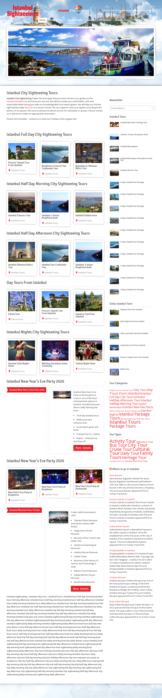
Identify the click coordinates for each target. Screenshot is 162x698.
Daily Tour (129, 453)
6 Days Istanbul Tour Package (132, 182)
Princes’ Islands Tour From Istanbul (18, 164)
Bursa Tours (128, 390)
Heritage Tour (134, 457)
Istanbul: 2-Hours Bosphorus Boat (50, 217)
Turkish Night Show (85, 363)
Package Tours (122, 426)
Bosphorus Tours (116, 390)
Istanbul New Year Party (137, 407)
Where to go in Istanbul (125, 469)
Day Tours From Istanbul (131, 392)
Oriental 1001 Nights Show (18, 365)
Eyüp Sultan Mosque (119, 601)
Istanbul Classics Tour (19, 215)
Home (42, 20)
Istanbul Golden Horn (86, 215)
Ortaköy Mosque (117, 577)
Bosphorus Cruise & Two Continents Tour (54, 167)
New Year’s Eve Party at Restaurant (87, 487)
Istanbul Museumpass (129, 146)
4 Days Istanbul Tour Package (132, 278)
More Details (83, 448)
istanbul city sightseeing (67, 671)
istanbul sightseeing (17, 596)
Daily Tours (140, 390)
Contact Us (148, 20)
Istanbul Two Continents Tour (54, 266)
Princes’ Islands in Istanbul (122, 499)
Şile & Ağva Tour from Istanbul (132, 321)
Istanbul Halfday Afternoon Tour (127, 398)
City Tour (138, 445)
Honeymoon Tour (116, 461)
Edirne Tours (17, 319)
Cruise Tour (120, 449)
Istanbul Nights (75, 20)
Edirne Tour (14, 314)
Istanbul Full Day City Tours (130, 395)
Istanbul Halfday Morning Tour (130, 402)
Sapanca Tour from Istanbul (85, 315)
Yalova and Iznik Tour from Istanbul (134, 333)
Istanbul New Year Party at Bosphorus (124, 411)
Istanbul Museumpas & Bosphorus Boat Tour (136, 159)
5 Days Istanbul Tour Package (132, 242)
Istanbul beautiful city (17, 101)
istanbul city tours (38, 596)
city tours (29, 107)
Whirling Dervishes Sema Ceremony (54, 365)
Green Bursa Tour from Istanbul (132, 345)
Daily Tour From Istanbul (99, 20)
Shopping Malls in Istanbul (122, 550)
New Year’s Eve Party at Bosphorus (20, 493)
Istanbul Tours (56, 20)
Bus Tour (118, 445)
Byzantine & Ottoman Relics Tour (86, 167)
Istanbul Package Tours (127, 20)
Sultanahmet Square (119, 526)
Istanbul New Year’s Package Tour (133, 122)
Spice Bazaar (115, 475)
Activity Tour (122, 441)
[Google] (154, 10)
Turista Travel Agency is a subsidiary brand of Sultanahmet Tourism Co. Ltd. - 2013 (81, 689)
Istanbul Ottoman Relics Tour (20, 266)
